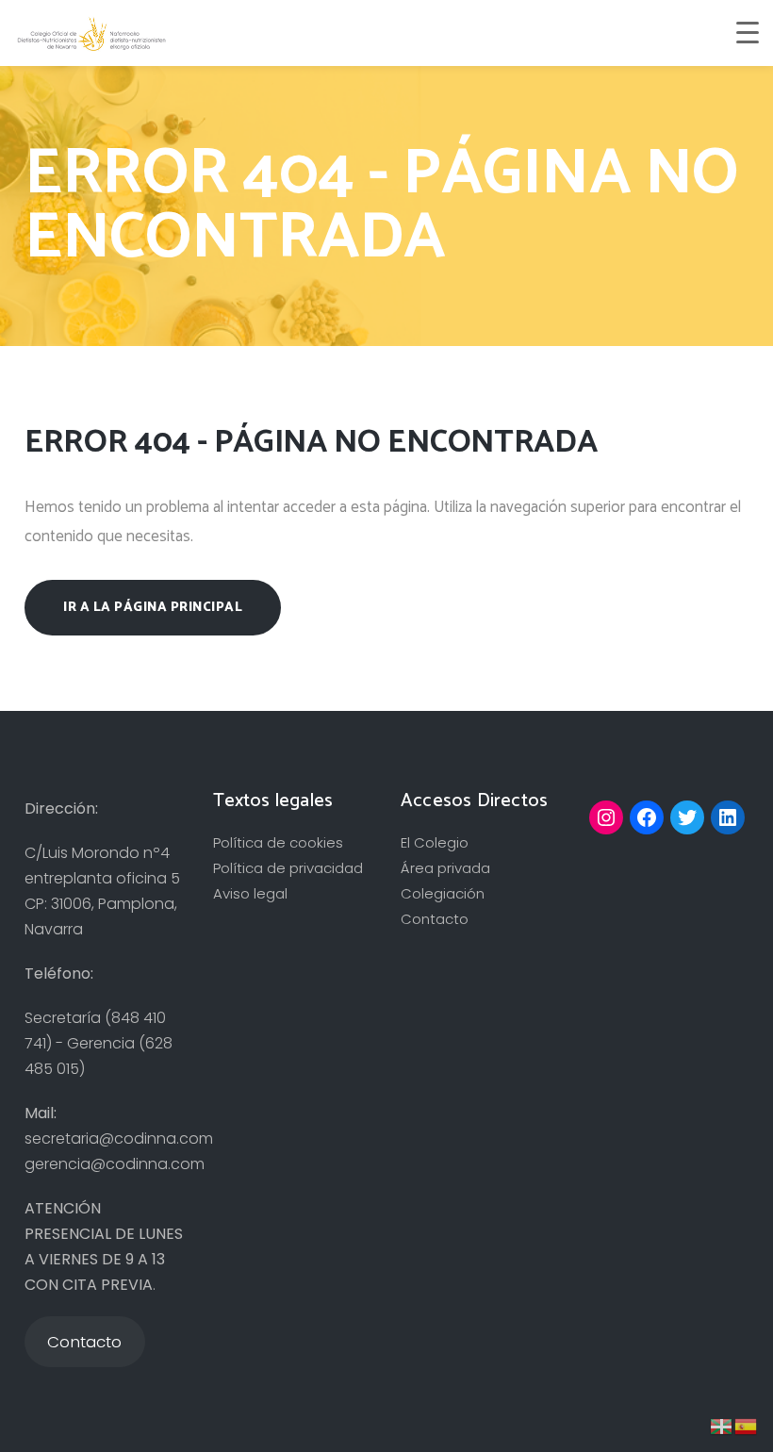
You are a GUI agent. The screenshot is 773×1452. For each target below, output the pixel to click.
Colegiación (443, 893)
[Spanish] (746, 1425)
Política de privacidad (288, 868)
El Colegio (435, 842)
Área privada (445, 868)
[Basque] (722, 1425)
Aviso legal (250, 893)
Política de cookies (278, 842)
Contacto (435, 919)
